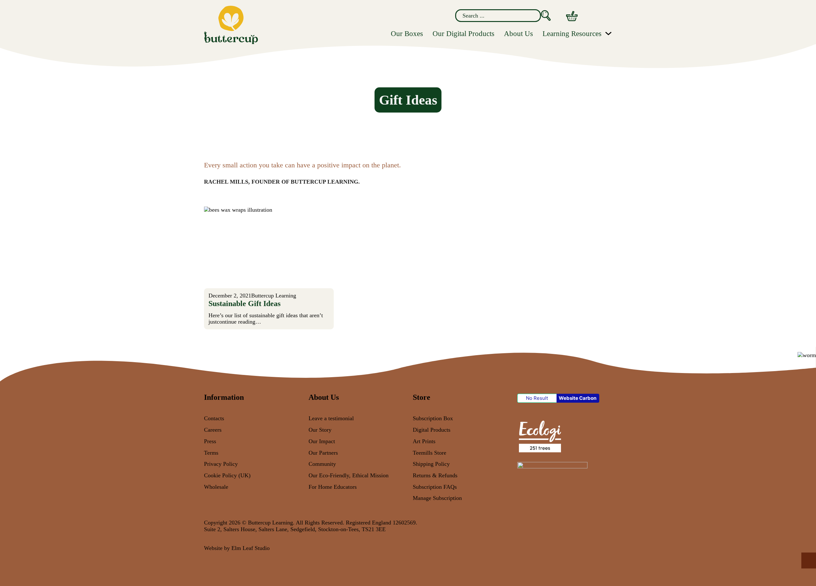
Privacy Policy (221, 464)
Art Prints (424, 441)
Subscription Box (433, 418)
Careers (213, 430)
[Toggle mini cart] (572, 16)
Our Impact (322, 441)
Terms (211, 453)
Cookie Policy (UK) (227, 475)
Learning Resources (572, 33)
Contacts (214, 418)
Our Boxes (407, 33)
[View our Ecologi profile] (539, 436)
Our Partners (323, 453)
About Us (518, 33)
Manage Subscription (437, 498)
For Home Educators (333, 487)
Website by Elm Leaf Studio (237, 548)
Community (322, 464)
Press (210, 441)
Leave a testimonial (331, 418)
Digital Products (431, 430)
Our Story (320, 430)
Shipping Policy (431, 464)
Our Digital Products (463, 33)
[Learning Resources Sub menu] (608, 33)
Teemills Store (429, 453)
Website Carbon (577, 398)
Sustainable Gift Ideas (244, 303)
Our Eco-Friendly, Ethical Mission (349, 475)
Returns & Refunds (435, 475)
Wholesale (216, 487)
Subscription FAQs (435, 487)
